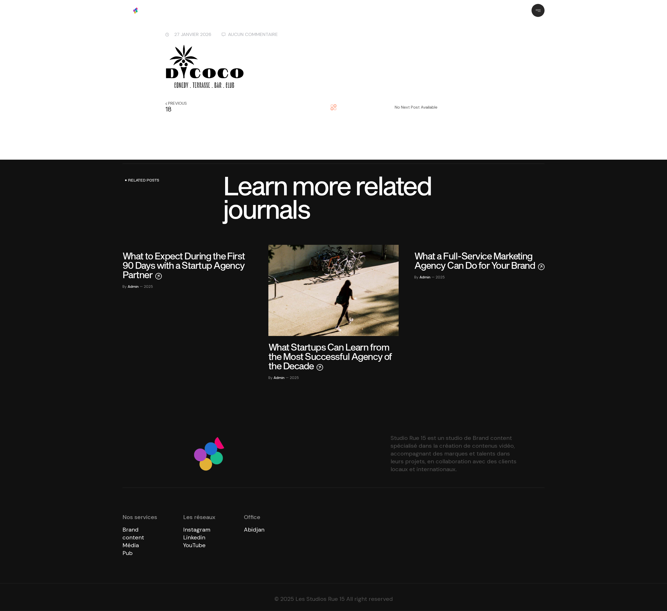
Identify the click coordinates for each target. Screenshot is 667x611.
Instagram (196, 529)
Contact (406, 10)
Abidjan (254, 529)
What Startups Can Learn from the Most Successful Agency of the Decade (330, 356)
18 (168, 109)
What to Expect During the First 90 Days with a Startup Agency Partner (183, 265)
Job (364, 10)
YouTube (194, 545)
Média (130, 545)
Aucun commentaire (253, 34)
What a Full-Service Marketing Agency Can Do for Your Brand (475, 260)
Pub (127, 553)
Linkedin (194, 537)
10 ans (382, 10)
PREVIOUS (177, 103)
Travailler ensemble (329, 10)
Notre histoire (289, 10)
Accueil (260, 10)
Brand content (133, 533)
